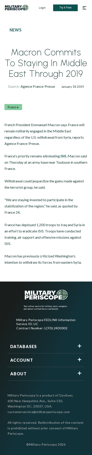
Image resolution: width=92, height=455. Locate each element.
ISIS (63, 156)
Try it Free (65, 7)
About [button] (18, 373)
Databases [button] (23, 346)
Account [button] (21, 360)
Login (42, 7)
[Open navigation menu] (84, 7)
